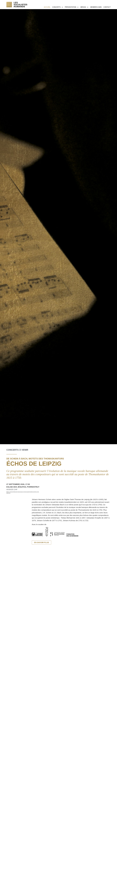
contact (107, 7)
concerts (56, 7)
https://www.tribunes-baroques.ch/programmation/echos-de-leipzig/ (22, 492)
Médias (83, 7)
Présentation (70, 7)
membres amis (96, 7)
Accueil (47, 7)
